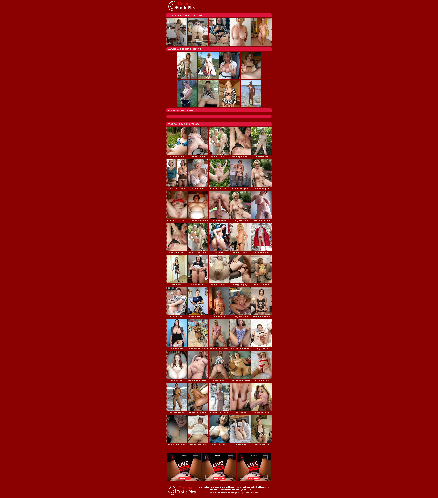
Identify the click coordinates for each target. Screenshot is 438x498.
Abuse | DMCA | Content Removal (243, 493)
